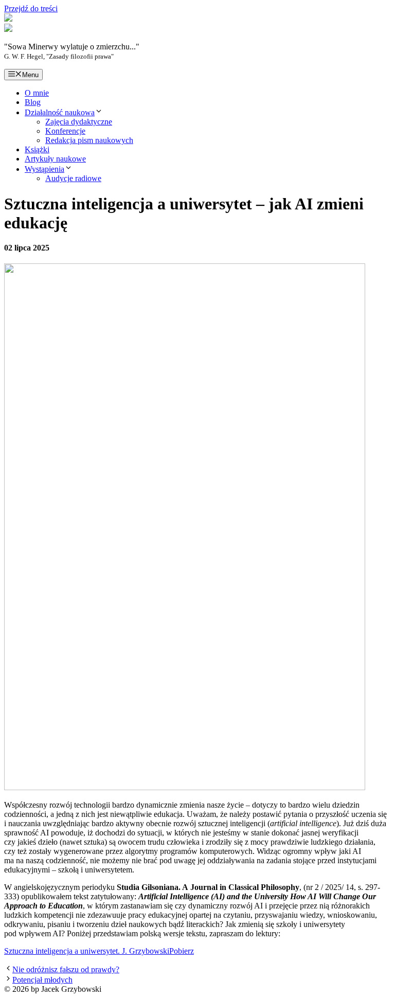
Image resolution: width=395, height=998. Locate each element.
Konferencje (65, 131)
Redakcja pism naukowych (89, 140)
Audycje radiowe (73, 178)
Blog (33, 102)
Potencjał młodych (42, 979)
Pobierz (181, 951)
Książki (37, 149)
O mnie (37, 92)
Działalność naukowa (60, 112)
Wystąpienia (44, 169)
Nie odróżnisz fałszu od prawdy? (65, 969)
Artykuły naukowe (55, 158)
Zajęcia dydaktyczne (78, 121)
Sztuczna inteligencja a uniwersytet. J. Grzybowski (86, 951)
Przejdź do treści (31, 8)
